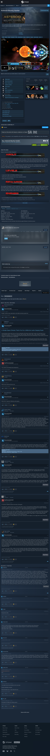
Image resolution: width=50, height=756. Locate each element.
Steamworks (5, 732)
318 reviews (12, 532)
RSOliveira (6, 321)
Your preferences (12, 277)
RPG (16, 37)
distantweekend (7, 359)
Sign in (2, 73)
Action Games (8, 8)
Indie (3, 37)
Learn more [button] (45, 127)
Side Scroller (36, 37)
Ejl (4, 496)
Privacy (25, 727)
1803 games (6, 462)
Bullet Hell (28, 37)
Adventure (12, 37)
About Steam (5, 727)
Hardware (16, 732)
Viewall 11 (46, 96)
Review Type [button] (4, 290)
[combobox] (34, 5)
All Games (3, 8)
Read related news (6, 112)
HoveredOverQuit (7, 392)
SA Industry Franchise (15, 8)
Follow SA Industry (10, 235)
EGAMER (20, 32)
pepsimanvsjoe (7, 461)
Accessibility (26, 730)
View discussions (6, 114)
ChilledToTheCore (8, 375)
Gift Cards (4, 736)
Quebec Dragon (7, 409)
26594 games (6, 532)
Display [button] (39, 290)
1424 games (6, 497)
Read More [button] (45, 345)
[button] (2, 5)
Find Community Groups (7, 116)
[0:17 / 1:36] (25, 51)
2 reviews (5, 306)
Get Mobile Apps (38, 730)
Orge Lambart (7, 531)
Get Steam (37, 727)
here (23, 267)
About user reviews (4, 277)
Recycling (16, 734)
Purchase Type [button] (12, 290)
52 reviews (11, 497)
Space (24, 37)
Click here (36, 136)
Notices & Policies (27, 732)
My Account (37, 734)
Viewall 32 (46, 88)
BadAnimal (6, 436)
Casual (9, 37)
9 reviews (5, 437)
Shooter (32, 37)
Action (6, 37)
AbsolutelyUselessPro (8, 304)
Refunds (25, 736)
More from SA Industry (12, 227)
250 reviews (12, 462)
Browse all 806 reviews (25, 712)
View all (46, 263)
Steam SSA (5, 730)
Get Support (37, 732)
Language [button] (20, 290)
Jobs (15, 730)
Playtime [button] (33, 290)
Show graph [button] (45, 292)
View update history (6, 110)
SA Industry (21, 34)
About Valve (17, 727)
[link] (36, 145)
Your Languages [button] (8, 296)
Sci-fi (40, 37)
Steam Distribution (6, 734)
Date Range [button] (27, 290)
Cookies (25, 734)
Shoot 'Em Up (20, 37)
